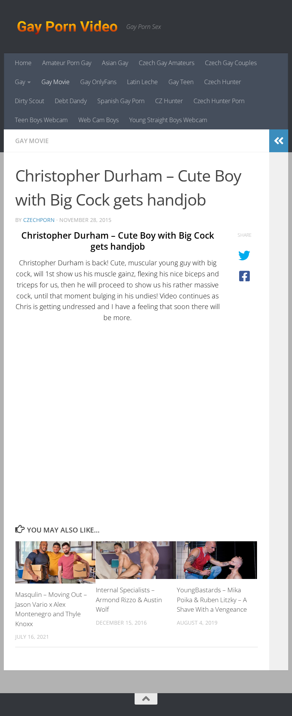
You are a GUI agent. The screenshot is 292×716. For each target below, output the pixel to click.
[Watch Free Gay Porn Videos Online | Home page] (67, 26)
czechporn (39, 219)
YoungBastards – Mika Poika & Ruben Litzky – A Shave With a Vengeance (212, 599)
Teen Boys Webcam (41, 120)
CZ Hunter (169, 101)
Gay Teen (181, 82)
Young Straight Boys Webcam (168, 120)
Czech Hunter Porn (219, 101)
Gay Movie (55, 82)
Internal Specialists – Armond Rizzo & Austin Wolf (129, 599)
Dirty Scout (29, 101)
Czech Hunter (222, 82)
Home (23, 63)
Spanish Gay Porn (120, 101)
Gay (20, 82)
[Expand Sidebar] (278, 140)
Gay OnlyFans (98, 82)
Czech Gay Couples (231, 63)
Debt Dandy (71, 101)
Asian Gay (115, 63)
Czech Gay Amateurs (166, 63)
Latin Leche (142, 82)
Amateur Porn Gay (66, 63)
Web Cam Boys (98, 120)
